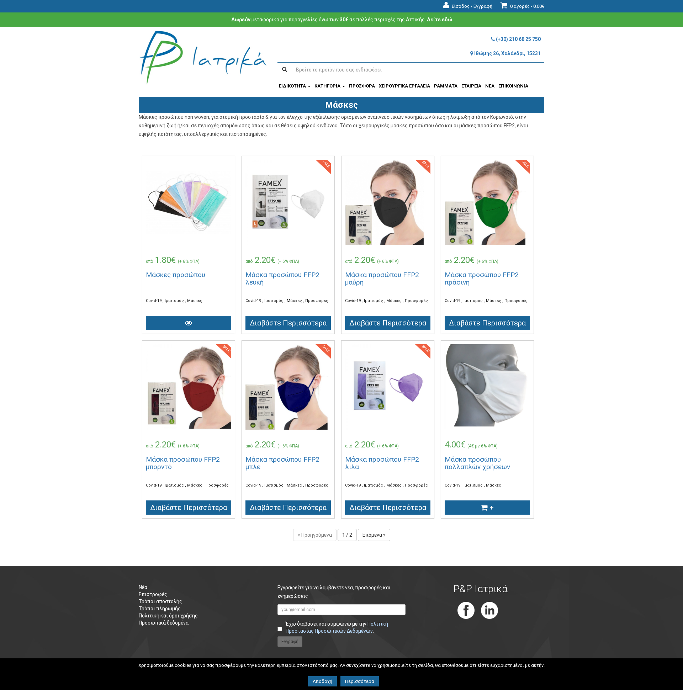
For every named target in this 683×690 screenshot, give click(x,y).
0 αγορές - (526, 6)
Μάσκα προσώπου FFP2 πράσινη (482, 278)
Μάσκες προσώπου (175, 275)
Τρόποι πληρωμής (160, 608)
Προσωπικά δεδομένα (164, 623)
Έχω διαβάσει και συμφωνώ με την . (337, 627)
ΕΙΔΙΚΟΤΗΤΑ (293, 86)
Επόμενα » (374, 535)
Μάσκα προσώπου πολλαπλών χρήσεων (477, 463)
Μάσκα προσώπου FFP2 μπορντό (183, 463)
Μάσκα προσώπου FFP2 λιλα (382, 463)
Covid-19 (154, 300)
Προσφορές (316, 300)
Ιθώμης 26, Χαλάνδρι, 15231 (507, 53)
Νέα (143, 587)
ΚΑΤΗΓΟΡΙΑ (328, 86)
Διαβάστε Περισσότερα (288, 323)
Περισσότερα (359, 681)
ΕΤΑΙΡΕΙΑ (471, 86)
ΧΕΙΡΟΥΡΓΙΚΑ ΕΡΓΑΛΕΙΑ (404, 86)
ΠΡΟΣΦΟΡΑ (362, 86)
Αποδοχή (322, 681)
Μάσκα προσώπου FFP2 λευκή (282, 278)
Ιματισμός (175, 300)
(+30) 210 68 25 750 (518, 39)
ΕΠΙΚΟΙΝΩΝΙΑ (513, 86)
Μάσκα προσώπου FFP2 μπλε (282, 463)
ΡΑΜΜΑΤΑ (445, 86)
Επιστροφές (153, 594)
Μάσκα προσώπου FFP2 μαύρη (382, 278)
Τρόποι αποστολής (160, 601)
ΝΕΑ (489, 86)
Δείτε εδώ (439, 19)
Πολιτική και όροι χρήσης (168, 616)
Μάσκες (194, 300)
